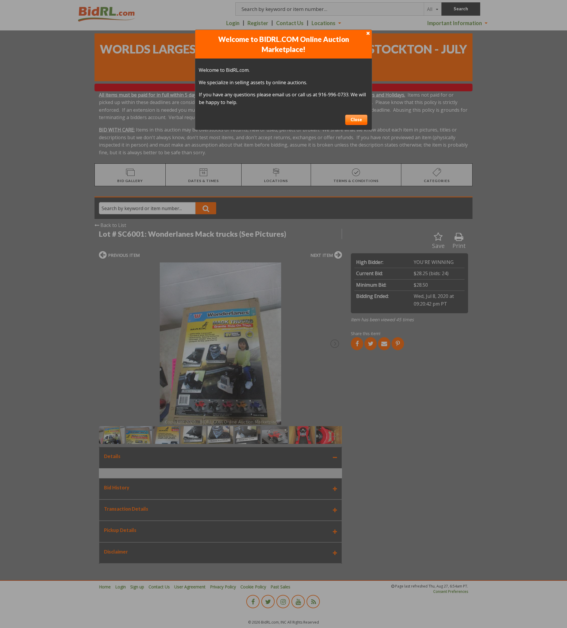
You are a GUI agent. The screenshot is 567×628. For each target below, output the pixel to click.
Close (356, 119)
